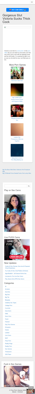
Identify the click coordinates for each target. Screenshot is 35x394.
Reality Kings (8, 343)
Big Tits (7, 297)
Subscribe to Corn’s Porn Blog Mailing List (17, 159)
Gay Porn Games (10, 324)
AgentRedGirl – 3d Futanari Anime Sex (16, 273)
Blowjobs (7, 300)
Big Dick (7, 294)
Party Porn (8, 341)
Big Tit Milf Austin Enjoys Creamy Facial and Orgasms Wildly (17, 99)
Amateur (7, 289)
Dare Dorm (8, 311)
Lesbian (7, 332)
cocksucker (20, 51)
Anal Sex (7, 292)
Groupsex (8, 327)
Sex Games (8, 349)
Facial (6, 319)
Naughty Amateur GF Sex (17, 119)
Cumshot (7, 308)
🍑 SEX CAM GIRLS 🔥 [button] (17, 10)
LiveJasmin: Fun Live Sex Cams (14, 276)
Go (29, 186)
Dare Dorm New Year (17, 80)
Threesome (8, 351)
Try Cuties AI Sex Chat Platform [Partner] (16, 271)
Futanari (7, 322)
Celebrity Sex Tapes (10, 302)
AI (5, 286)
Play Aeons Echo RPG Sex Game (14, 279)
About (14, 392)
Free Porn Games (16, 390)
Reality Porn (8, 346)
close (31, 387)
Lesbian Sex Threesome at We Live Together (17, 139)
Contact (20, 392)
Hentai (7, 330)
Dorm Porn (8, 316)
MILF (6, 338)
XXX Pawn (8, 354)
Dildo (6, 313)
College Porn (8, 305)
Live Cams (8, 335)
